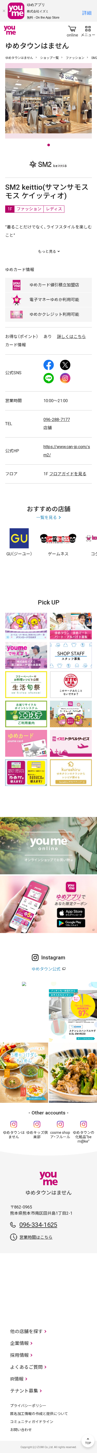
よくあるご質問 (26, 1367)
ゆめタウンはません (19, 58)
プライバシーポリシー (28, 1406)
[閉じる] (3, 10)
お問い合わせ (21, 1430)
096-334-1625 (38, 1224)
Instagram (65, 378)
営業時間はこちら (36, 1237)
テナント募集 (24, 1391)
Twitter (65, 365)
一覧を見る (46, 517)
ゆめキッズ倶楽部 (37, 1134)
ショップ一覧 (49, 58)
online (72, 30)
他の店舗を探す (26, 1331)
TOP (87, 1440)
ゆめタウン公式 (46, 969)
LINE (48, 378)
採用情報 (19, 1355)
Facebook (48, 365)
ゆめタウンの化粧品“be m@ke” (83, 1136)
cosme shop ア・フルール (60, 1134)
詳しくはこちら (71, 336)
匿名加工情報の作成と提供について (39, 1414)
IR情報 (17, 1379)
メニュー (88, 30)
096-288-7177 (56, 419)
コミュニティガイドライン (31, 1422)
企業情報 (19, 1343)
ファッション (75, 58)
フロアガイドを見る (67, 473)
